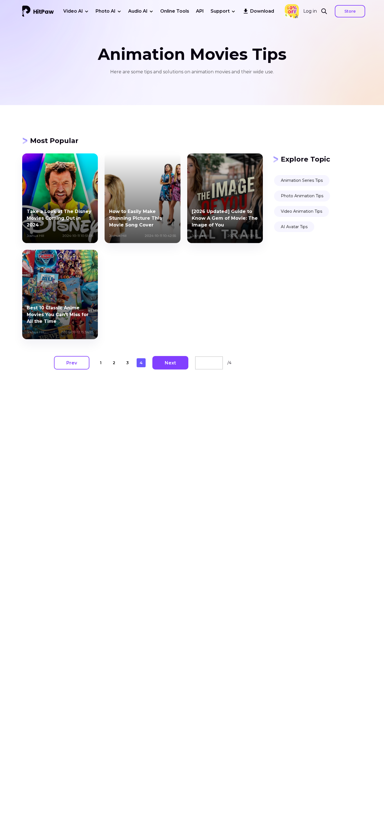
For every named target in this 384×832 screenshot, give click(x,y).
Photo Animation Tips (302, 195)
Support (220, 11)
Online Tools (174, 11)
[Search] (325, 11)
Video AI (73, 11)
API (200, 11)
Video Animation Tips (301, 211)
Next (170, 363)
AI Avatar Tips (294, 226)
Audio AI (138, 11)
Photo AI (106, 11)
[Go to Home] (38, 11)
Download (262, 11)
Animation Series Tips (302, 180)
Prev (71, 363)
